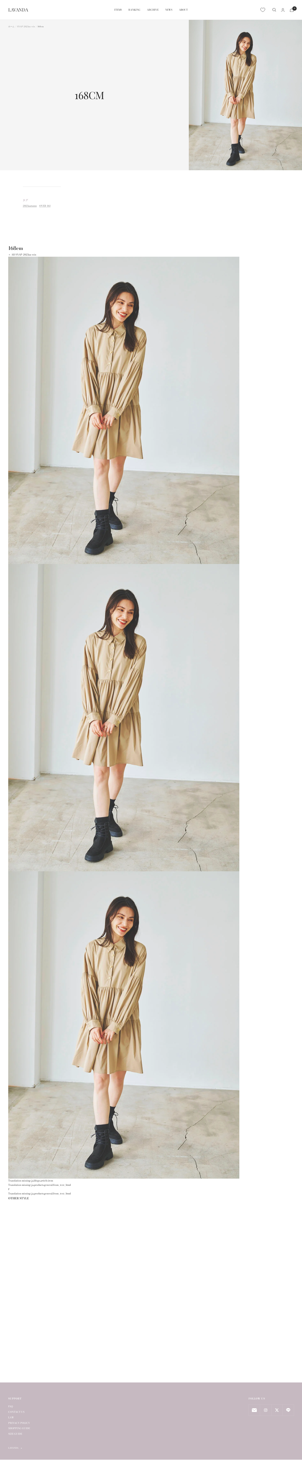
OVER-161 (45, 206)
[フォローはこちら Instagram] (265, 1410)
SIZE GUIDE (15, 1434)
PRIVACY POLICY (19, 1423)
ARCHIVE (153, 10)
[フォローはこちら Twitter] (276, 1410)
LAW (11, 1417)
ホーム (11, 26)
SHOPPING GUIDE (19, 1428)
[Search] (274, 10)
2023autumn (30, 206)
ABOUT (183, 10)
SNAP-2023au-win (26, 26)
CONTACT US (16, 1412)
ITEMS (118, 10)
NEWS (168, 10)
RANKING (134, 10)
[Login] (283, 10)
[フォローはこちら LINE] (288, 1410)
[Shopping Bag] (292, 10)
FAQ (10, 1406)
